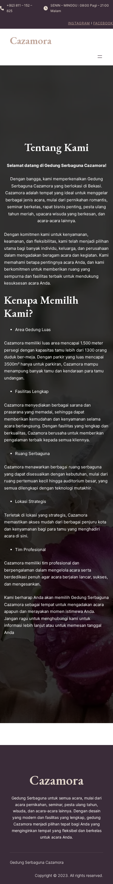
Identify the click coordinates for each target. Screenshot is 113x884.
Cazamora (31, 40)
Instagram (79, 23)
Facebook (103, 23)
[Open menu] (100, 56)
